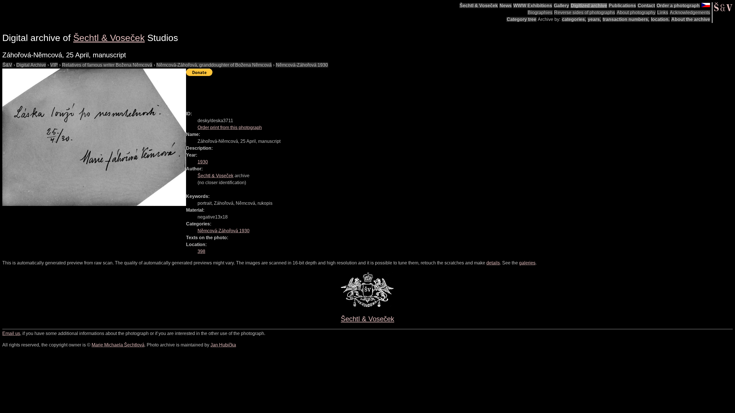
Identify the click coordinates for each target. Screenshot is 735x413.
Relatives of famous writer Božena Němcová (107, 65)
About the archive (690, 19)
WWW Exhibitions (532, 5)
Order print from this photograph (230, 127)
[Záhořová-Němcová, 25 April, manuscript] (94, 137)
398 (201, 251)
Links (662, 12)
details (493, 262)
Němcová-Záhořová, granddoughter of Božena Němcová (214, 65)
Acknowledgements (690, 12)
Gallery (561, 5)
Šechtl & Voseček (479, 5)
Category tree (521, 19)
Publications (622, 5)
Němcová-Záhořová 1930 (302, 65)
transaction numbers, (626, 19)
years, (594, 19)
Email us (11, 333)
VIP (54, 65)
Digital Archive (31, 65)
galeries (527, 262)
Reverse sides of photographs (584, 12)
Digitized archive (589, 5)
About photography (636, 12)
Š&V (7, 65)
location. (660, 19)
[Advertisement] (290, 91)
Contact (646, 5)
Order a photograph (678, 5)
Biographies (540, 12)
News (506, 5)
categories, (574, 19)
